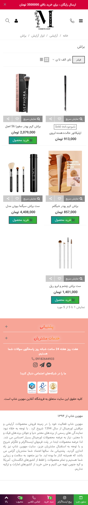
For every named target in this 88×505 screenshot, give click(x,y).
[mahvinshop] (44, 20)
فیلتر (78, 60)
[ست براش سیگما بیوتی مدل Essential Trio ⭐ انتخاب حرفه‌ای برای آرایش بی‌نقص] (23, 173)
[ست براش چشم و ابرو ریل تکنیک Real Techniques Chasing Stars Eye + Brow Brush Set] (65, 252)
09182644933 (44, 359)
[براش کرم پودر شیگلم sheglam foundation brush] (65, 173)
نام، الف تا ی (63, 60)
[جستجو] (8, 21)
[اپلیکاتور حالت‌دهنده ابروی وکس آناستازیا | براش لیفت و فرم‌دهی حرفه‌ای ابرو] (65, 93)
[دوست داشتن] (58, 119)
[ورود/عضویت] (16, 21)
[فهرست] (81, 21)
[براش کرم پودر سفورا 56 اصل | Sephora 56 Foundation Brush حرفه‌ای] (23, 93)
